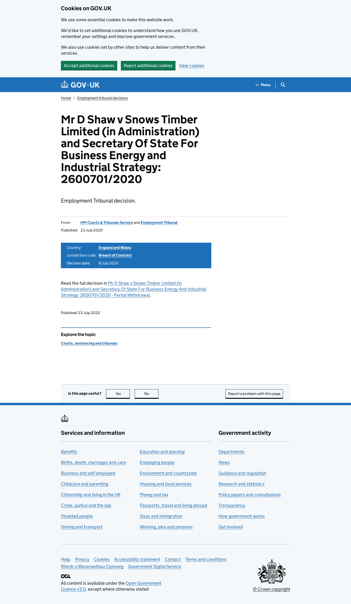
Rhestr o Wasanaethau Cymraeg (92, 566)
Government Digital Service (154, 566)
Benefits (69, 451)
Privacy (82, 559)
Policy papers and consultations (249, 494)
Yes (122, 393)
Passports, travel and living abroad (173, 505)
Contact (173, 559)
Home (66, 98)
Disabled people (77, 516)
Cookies (102, 559)
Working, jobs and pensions (166, 527)
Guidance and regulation (242, 473)
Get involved (230, 527)
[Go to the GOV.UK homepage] (80, 84)
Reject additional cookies (148, 65)
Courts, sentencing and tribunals (89, 343)
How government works (241, 516)
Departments (231, 451)
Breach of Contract (115, 255)
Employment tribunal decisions (102, 98)
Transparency (231, 505)
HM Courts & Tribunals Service (106, 222)
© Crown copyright (271, 589)
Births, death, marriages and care (93, 462)
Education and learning (162, 451)
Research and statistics (241, 484)
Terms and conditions (206, 559)
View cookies (191, 65)
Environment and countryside (168, 473)
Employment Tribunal (159, 222)
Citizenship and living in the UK (91, 494)
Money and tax (154, 494)
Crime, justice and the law (86, 505)
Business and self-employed (88, 473)
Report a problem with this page (254, 393)
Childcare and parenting (84, 484)
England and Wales (115, 247)
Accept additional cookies (89, 65)
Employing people (157, 462)
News (224, 462)
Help (65, 559)
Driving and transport (81, 527)
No (151, 393)
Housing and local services (165, 484)
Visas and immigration (161, 516)
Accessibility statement (137, 559)
